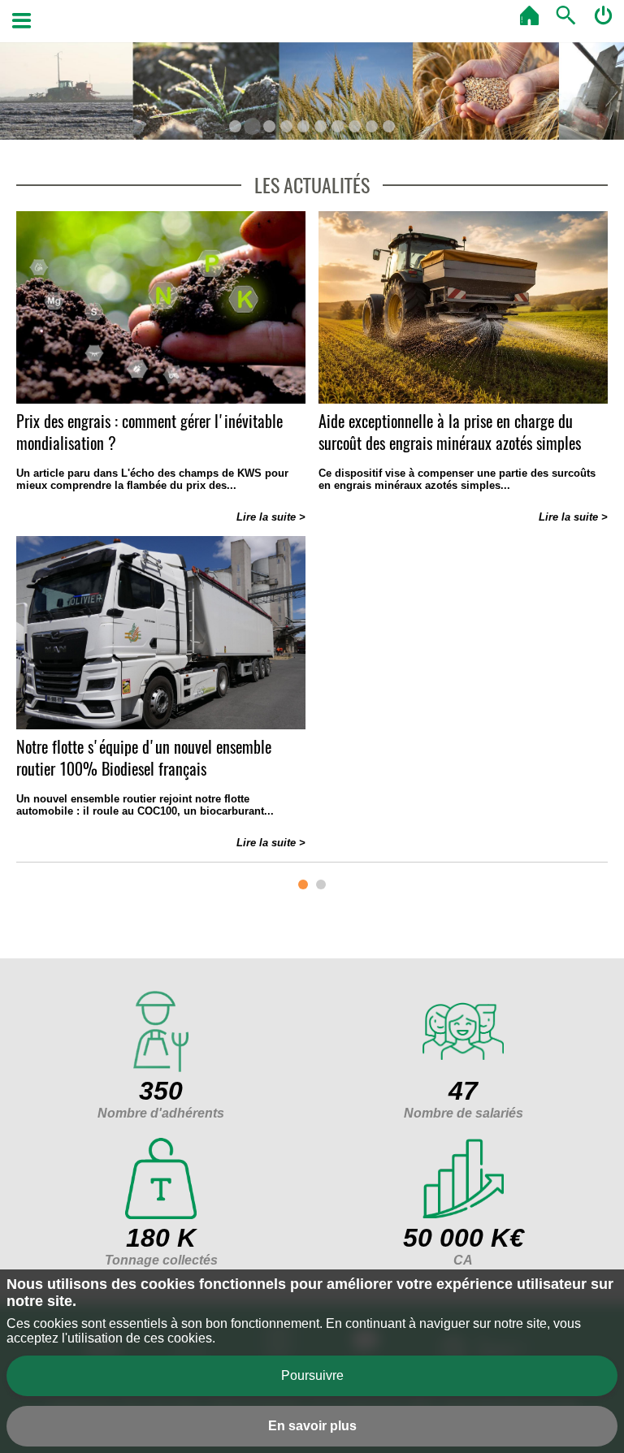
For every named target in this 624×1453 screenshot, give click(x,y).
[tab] (235, 126)
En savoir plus (312, 1426)
